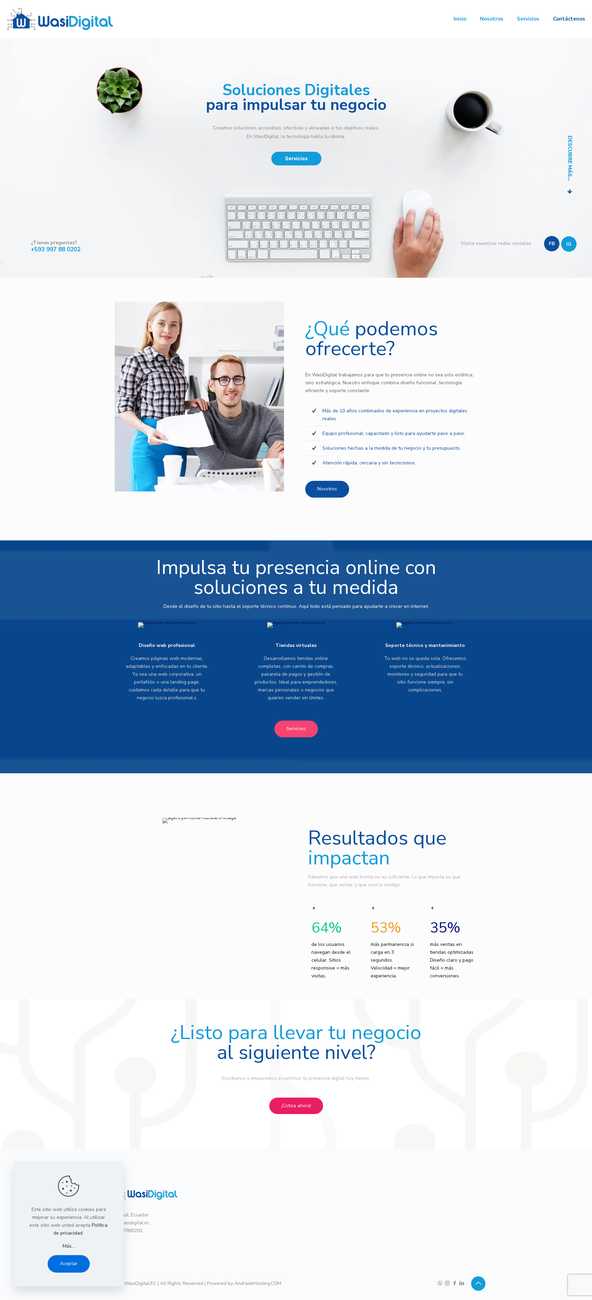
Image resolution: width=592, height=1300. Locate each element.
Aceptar (68, 1263)
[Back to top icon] (478, 1283)
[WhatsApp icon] (440, 1283)
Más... (69, 1246)
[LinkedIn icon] (461, 1283)
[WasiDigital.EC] (60, 19)
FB (552, 243)
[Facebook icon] (454, 1283)
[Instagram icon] (447, 1283)
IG (568, 244)
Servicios (296, 158)
